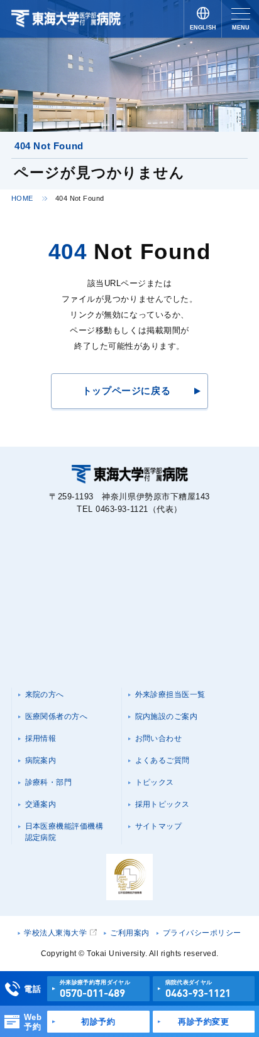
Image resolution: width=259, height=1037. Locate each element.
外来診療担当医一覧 (170, 694)
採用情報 (41, 738)
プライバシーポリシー (202, 932)
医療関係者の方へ (56, 716)
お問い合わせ (158, 738)
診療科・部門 (48, 782)
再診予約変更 (203, 1021)
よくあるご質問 (162, 760)
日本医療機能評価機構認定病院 (64, 832)
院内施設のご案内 (166, 716)
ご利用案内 (129, 932)
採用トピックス (162, 804)
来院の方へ (44, 694)
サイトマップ (158, 826)
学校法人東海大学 (55, 932)
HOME (22, 198)
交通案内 (41, 804)
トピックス (154, 782)
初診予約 (98, 1021)
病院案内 (41, 760)
